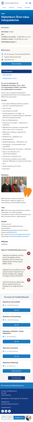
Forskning (19, 7)
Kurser (4, 7)
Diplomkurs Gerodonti (10, 348)
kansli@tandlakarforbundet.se (10, 404)
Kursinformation (7, 71)
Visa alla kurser (16, 378)
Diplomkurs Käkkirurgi (10, 363)
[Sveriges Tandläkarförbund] (9, 3)
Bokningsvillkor (7, 75)
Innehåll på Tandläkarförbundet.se (13, 385)
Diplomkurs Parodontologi (12, 317)
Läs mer (16, 310)
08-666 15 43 (12, 232)
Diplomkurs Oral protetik (11, 302)
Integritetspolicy (6, 407)
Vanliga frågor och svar (10, 78)
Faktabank (11, 7)
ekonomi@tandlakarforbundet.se (19, 236)
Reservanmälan (16, 64)
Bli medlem (27, 7)
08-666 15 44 (16, 230)
